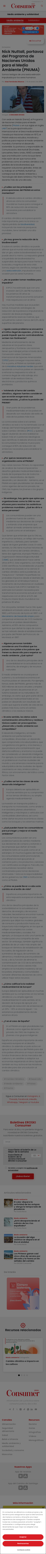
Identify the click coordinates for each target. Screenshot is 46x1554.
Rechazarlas (23, 1543)
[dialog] (23, 1531)
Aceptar (23, 1537)
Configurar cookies (23, 1550)
